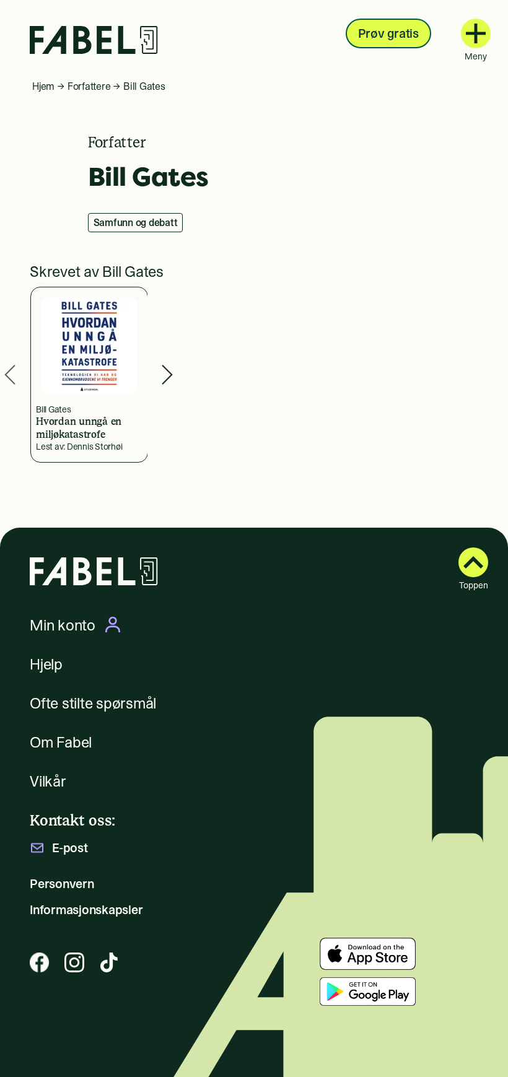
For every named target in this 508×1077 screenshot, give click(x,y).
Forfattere (89, 86)
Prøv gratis (388, 33)
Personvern (62, 884)
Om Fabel (61, 742)
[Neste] (167, 375)
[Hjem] (94, 40)
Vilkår (48, 781)
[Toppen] (473, 562)
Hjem (43, 86)
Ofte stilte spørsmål (93, 703)
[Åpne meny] (476, 33)
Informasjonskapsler (86, 910)
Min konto (62, 625)
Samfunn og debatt (136, 222)
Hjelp (46, 664)
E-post (70, 848)
